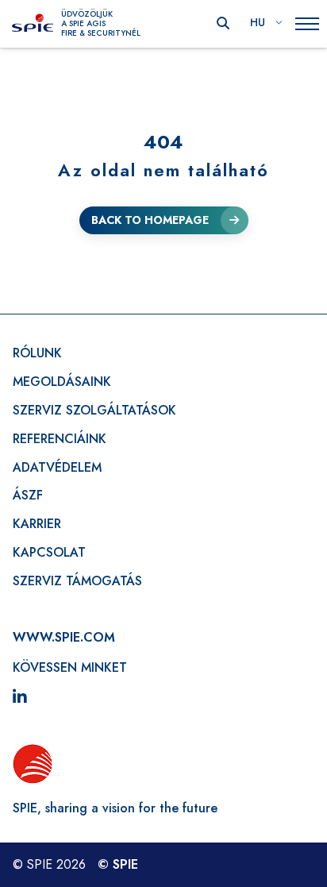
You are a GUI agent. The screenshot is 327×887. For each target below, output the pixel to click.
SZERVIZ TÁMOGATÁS (77, 581)
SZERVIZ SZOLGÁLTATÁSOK (94, 410)
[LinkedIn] (20, 698)
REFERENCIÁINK (59, 439)
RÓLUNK (37, 353)
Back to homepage (150, 220)
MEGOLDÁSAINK (62, 381)
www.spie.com (64, 637)
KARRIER (37, 524)
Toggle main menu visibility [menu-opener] (307, 24)
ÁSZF (28, 495)
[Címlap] (32, 24)
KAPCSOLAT (49, 552)
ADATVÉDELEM (57, 467)
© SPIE (118, 864)
